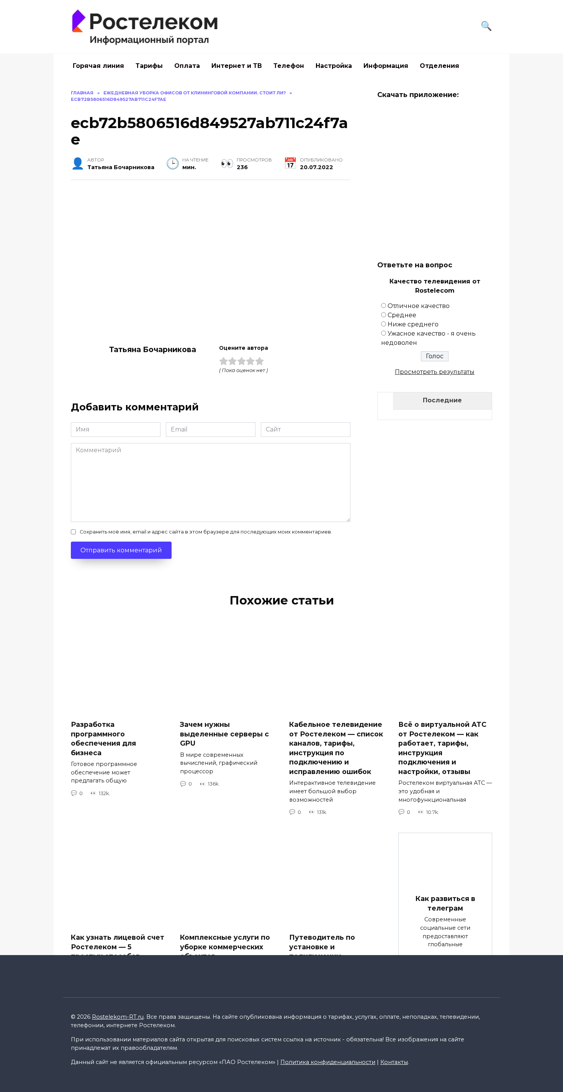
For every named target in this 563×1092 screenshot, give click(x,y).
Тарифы (149, 65)
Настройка (334, 65)
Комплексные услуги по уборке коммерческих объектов (225, 946)
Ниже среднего (413, 324)
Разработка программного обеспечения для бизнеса (103, 738)
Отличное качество (419, 306)
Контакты (394, 1062)
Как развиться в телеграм (445, 903)
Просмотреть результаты (435, 372)
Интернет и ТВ (236, 65)
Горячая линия (98, 65)
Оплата (187, 65)
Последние (442, 400)
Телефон (288, 65)
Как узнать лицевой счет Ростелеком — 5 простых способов (117, 946)
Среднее (402, 315)
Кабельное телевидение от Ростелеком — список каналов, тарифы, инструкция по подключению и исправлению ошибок (336, 748)
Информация (385, 65)
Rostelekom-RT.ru (118, 1016)
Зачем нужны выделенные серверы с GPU (224, 733)
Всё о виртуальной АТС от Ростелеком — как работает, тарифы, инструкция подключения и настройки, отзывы (442, 748)
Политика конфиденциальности (327, 1062)
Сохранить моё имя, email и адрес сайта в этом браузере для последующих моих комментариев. (206, 532)
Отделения (439, 65)
